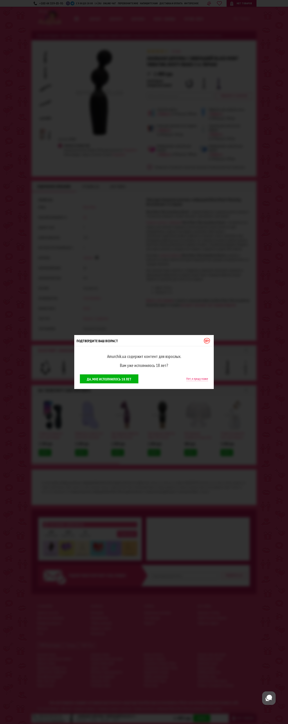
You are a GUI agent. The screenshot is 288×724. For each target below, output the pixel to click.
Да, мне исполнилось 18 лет (109, 379)
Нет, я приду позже (197, 379)
